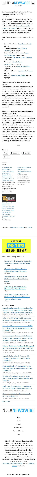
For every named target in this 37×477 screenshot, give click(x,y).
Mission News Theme (12, 474)
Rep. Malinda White (23, 66)
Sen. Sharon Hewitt (24, 44)
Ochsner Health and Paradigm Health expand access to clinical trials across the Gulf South (18, 347)
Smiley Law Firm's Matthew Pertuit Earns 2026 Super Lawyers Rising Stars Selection (17, 387)
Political (21, 227)
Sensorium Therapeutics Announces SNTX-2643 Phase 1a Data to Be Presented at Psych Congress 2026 (18, 328)
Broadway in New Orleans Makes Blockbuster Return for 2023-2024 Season (16, 279)
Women (29, 227)
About (18, 421)
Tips (18, 434)
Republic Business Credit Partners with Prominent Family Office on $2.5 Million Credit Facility (16, 358)
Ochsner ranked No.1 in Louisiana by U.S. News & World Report (17, 395)
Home (18, 417)
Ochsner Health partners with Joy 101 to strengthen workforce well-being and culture (18, 319)
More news (6, 401)
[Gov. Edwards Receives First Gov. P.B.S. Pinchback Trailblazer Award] (25, 176)
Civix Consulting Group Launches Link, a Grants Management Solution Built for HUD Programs (18, 378)
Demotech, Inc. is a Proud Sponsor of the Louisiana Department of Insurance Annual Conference (17, 368)
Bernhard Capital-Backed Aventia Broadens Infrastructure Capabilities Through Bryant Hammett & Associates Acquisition (17, 338)
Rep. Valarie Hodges (19, 75)
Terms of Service (18, 431)
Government (14, 227)
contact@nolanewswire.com (12, 463)
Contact (18, 424)
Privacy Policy (18, 427)
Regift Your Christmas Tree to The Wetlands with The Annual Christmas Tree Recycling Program (17, 296)
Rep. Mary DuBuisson (25, 71)
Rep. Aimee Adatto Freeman (22, 57)
